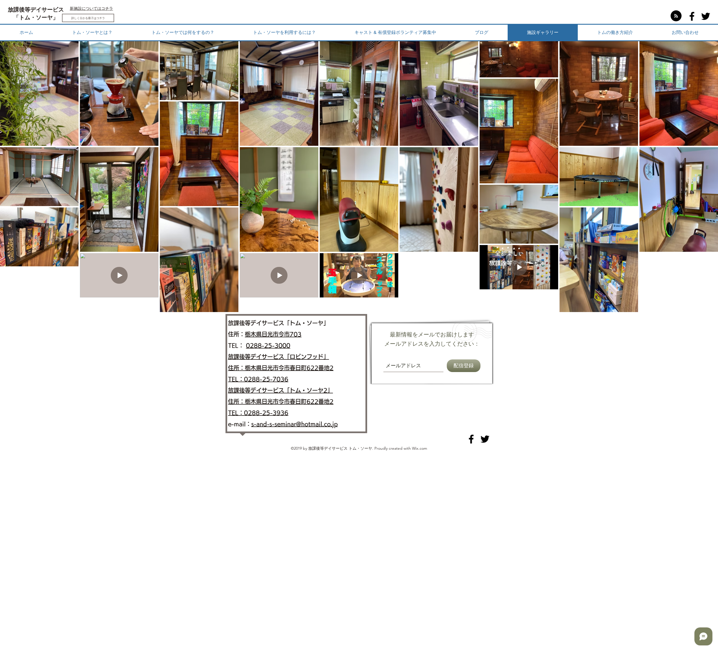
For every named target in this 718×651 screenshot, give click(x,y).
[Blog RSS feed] (676, 16)
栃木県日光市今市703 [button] (273, 334)
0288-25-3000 (268, 345)
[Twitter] (706, 16)
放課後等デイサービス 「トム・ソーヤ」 (36, 14)
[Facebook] (692, 16)
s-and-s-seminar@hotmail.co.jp (294, 424)
